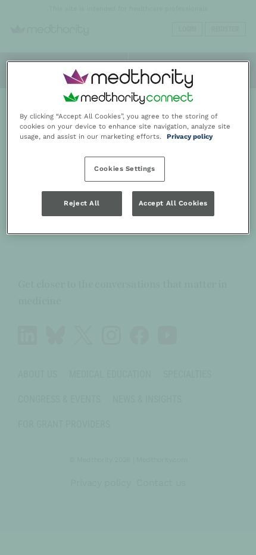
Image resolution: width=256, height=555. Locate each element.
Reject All (82, 203)
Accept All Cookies (173, 203)
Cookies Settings (124, 168)
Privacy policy (190, 136)
